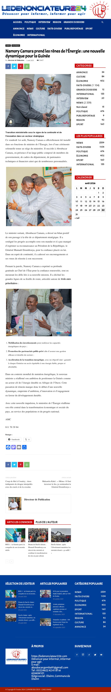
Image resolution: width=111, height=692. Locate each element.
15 (98, 201)
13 (90, 201)
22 (98, 205)
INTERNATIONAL (36, 35)
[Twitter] (95, 655)
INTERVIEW (44, 22)
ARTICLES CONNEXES (19, 522)
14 (94, 201)
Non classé (81, 107)
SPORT (89, 28)
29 (98, 210)
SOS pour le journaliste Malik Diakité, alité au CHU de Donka (62, 593)
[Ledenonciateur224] (55, 9)
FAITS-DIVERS (54, 28)
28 (94, 210)
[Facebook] (77, 655)
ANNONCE (18, 28)
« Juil (77, 218)
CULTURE (40, 28)
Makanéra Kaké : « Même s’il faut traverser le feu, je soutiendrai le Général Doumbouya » (56, 484)
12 (86, 201)
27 (90, 210)
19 (86, 205)
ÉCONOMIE (19, 35)
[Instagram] (83, 655)
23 (103, 205)
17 (77, 205)
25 (81, 210)
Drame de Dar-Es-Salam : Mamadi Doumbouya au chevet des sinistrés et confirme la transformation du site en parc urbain (37, 550)
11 (81, 201)
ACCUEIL (17, 22)
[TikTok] (89, 655)
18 (81, 205)
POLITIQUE (30, 22)
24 (77, 210)
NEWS (30, 28)
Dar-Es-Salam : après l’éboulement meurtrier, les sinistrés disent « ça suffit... (27, 617)
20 (90, 205)
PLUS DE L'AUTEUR (47, 522)
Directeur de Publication (16, 60)
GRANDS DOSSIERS (74, 22)
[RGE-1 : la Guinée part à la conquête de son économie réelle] (15, 535)
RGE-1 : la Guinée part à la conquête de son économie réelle (15, 547)
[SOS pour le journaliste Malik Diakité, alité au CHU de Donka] (45, 593)
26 (86, 210)
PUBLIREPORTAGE (73, 28)
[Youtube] (101, 655)
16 (103, 201)
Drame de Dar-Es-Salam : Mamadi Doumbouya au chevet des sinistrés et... (26, 604)
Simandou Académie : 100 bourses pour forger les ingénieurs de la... (61, 622)
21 (94, 205)
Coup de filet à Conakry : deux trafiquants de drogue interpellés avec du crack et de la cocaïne (18, 484)
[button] (102, 22)
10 (77, 201)
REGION (57, 22)
